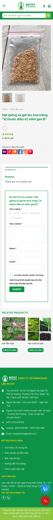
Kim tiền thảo (8, 343)
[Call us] (8, 497)
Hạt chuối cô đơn (36, 343)
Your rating (15, 209)
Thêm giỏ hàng (10, 350)
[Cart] (49, 6)
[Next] (46, 57)
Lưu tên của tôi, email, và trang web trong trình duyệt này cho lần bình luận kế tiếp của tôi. (26, 279)
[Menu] (4, 5)
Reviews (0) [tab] (10, 170)
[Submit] (48, 15)
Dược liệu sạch (17, 109)
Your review (15, 223)
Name (13, 248)
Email (12, 261)
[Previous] (6, 57)
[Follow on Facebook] (4, 497)
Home (4, 109)
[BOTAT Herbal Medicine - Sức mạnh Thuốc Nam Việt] (26, 6)
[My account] (44, 6)
